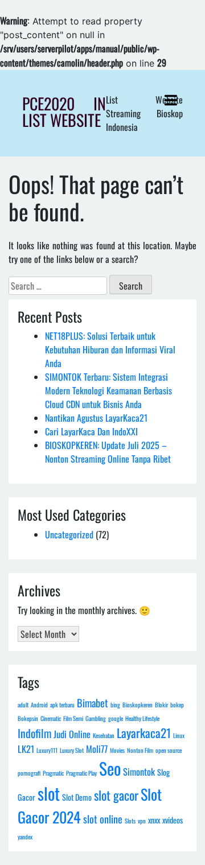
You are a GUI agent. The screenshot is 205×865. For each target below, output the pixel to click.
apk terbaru (62, 704)
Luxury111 (47, 750)
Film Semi (73, 718)
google (115, 718)
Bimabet (92, 702)
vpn (142, 820)
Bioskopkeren (137, 704)
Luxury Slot (72, 750)
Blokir (161, 704)
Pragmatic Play (81, 772)
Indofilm (34, 733)
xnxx (154, 820)
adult (23, 704)
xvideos (172, 820)
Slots (130, 820)
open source (168, 750)
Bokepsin (28, 718)
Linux (178, 735)
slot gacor (116, 795)
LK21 (26, 749)
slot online (102, 818)
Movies (117, 750)
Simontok (139, 771)
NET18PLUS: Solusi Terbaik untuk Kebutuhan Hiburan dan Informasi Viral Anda (110, 349)
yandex (25, 836)
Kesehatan (103, 735)
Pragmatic (53, 772)
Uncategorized (69, 534)
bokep (177, 704)
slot (49, 793)
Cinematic (50, 718)
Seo (110, 768)
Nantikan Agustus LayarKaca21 (96, 418)
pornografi (29, 772)
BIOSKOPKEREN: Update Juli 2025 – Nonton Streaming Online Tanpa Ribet (108, 452)
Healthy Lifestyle (142, 718)
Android (39, 704)
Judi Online (72, 734)
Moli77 (97, 749)
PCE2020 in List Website (64, 111)
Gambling (95, 718)
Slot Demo (77, 797)
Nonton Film (140, 750)
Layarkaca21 (144, 733)
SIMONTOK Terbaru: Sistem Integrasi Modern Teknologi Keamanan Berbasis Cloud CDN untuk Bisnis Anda (108, 390)
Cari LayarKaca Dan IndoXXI (91, 431)
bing (115, 704)
